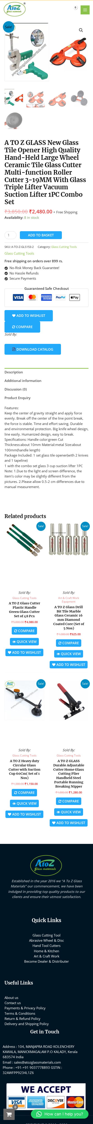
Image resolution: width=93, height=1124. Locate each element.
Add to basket (41, 235)
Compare (24, 326)
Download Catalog (34, 349)
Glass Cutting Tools (64, 247)
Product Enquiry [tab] (17, 397)
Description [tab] (14, 372)
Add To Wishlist (30, 315)
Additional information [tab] (23, 380)
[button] (81, 30)
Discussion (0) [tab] (16, 389)
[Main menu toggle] (85, 9)
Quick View (24, 583)
